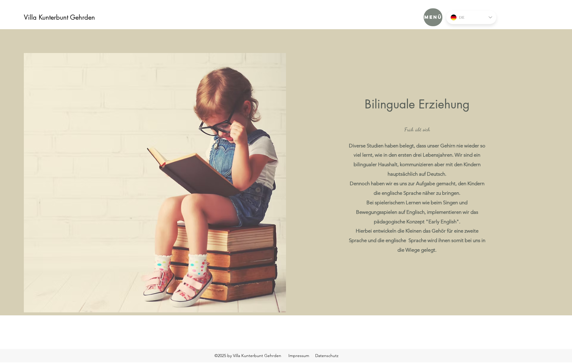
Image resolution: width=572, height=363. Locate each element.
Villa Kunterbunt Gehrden (59, 17)
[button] (433, 17)
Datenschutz (326, 355)
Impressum (298, 355)
